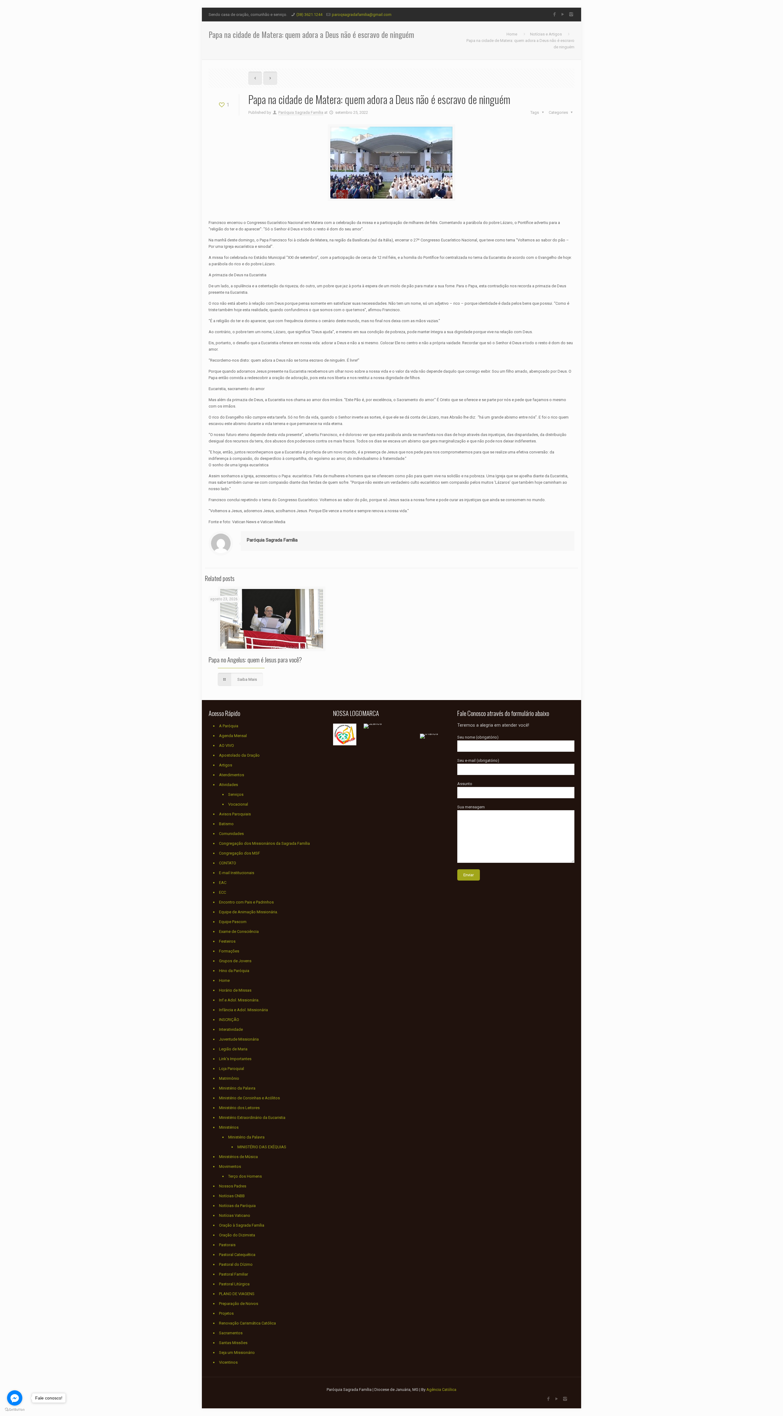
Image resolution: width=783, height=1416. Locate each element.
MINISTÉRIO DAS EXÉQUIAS (261, 1147)
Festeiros (227, 941)
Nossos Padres (232, 1186)
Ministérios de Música (238, 1156)
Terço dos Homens (245, 1176)
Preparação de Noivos (238, 1303)
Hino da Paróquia (234, 970)
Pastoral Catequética (237, 1254)
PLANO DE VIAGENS (236, 1293)
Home (512, 34)
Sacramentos (231, 1333)
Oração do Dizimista (237, 1235)
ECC (222, 892)
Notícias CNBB (232, 1196)
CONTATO (227, 863)
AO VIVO (226, 745)
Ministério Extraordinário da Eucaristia (252, 1117)
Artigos (225, 765)
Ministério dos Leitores (239, 1107)
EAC (222, 882)
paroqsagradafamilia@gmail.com (362, 14)
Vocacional (238, 804)
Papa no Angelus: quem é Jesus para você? (255, 659)
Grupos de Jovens (235, 961)
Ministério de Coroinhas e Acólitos (249, 1098)
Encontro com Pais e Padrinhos (246, 902)
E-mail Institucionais (236, 872)
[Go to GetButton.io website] (14, 1410)
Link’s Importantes (235, 1058)
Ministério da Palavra (237, 1088)
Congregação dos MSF (239, 853)
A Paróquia (228, 726)
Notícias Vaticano (234, 1215)
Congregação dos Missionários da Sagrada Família (264, 843)
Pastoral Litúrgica (234, 1284)
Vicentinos (228, 1362)
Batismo (226, 824)
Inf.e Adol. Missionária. (239, 1000)
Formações (229, 951)
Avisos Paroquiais (235, 814)
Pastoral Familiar (233, 1274)
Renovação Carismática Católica (247, 1323)
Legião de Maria (233, 1049)
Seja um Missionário (237, 1352)
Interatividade (231, 1029)
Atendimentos (231, 775)
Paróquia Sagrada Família (300, 112)
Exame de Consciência (239, 931)
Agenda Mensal (233, 735)
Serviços (235, 794)
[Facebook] (554, 14)
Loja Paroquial (231, 1068)
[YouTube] (563, 14)
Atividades (228, 784)
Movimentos (230, 1166)
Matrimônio (229, 1078)
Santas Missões (233, 1342)
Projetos (226, 1313)
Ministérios (229, 1127)
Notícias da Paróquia (237, 1205)
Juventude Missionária (239, 1039)
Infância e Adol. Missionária (243, 1010)
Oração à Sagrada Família (241, 1225)
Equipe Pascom (233, 921)
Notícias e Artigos (546, 34)
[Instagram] (571, 14)
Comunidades (231, 833)
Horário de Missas (235, 990)
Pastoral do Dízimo (236, 1264)
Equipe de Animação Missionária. (248, 912)
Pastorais (227, 1245)
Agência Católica (441, 1389)
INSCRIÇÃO (229, 1019)
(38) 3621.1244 (309, 14)
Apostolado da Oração (239, 755)
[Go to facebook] (14, 1398)
